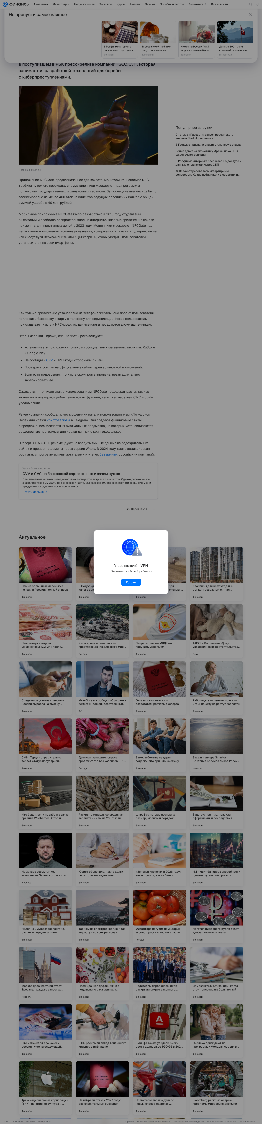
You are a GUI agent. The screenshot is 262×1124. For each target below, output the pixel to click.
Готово (131, 582)
